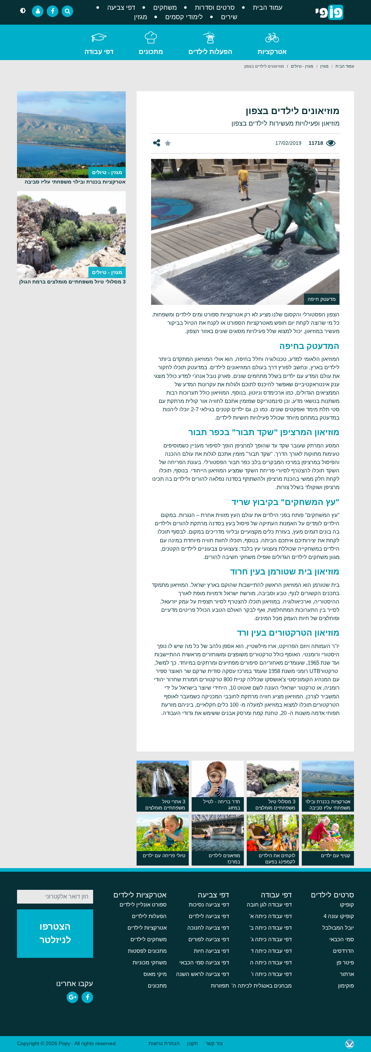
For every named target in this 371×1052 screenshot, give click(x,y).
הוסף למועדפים (167, 142)
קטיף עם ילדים (335, 855)
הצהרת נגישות (164, 1043)
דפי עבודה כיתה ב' (270, 928)
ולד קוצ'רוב (349, 1044)
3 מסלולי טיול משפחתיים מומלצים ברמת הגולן (275, 805)
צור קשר (214, 1043)
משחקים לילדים (148, 939)
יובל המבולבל (338, 928)
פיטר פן (345, 962)
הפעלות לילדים (210, 51)
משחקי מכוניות (150, 962)
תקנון (192, 1043)
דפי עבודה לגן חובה (269, 905)
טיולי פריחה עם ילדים (164, 855)
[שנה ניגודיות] (23, 11)
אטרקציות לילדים (140, 895)
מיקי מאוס (155, 974)
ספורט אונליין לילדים (143, 905)
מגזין (140, 17)
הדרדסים (343, 951)
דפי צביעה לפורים (208, 939)
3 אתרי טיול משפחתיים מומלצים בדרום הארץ (165, 805)
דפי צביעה (121, 7)
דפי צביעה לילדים (209, 916)
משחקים (165, 7)
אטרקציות (272, 51)
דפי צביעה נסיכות (209, 905)
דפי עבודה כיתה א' (270, 916)
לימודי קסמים (184, 17)
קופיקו (347, 905)
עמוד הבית (267, 7)
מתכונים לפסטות (147, 951)
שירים (229, 17)
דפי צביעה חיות (211, 951)
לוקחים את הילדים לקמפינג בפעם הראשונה (277, 859)
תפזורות (220, 986)
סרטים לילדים (332, 895)
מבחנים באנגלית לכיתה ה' (262, 986)
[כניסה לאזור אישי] (37, 11)
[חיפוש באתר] (67, 11)
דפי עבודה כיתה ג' (271, 939)
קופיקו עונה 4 (339, 916)
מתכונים (151, 51)
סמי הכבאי (341, 939)
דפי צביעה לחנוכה (208, 928)
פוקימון (346, 986)
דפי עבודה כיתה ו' (271, 974)
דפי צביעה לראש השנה (202, 974)
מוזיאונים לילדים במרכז (224, 858)
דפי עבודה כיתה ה (271, 962)
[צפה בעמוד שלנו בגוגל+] (72, 997)
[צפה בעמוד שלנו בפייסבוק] (87, 997)
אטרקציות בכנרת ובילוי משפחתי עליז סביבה (327, 805)
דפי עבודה (98, 51)
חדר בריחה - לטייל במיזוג (221, 805)
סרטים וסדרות (215, 7)
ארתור (347, 974)
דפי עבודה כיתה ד (271, 951)
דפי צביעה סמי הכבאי (204, 962)
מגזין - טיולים (302, 66)
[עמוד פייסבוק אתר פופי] (52, 11)
